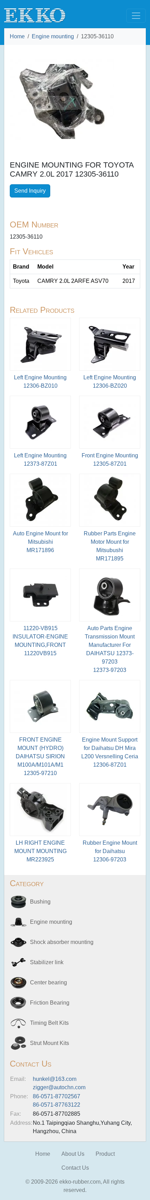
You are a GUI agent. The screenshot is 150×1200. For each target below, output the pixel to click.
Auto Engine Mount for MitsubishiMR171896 (40, 542)
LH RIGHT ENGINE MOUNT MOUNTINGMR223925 (40, 851)
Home (17, 36)
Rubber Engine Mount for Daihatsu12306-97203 (110, 851)
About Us (72, 1154)
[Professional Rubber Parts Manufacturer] (35, 15)
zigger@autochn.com (59, 1087)
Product (105, 1154)
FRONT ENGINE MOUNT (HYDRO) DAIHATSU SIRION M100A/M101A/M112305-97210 (40, 756)
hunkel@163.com (54, 1079)
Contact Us (75, 1168)
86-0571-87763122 (56, 1105)
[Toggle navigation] (136, 16)
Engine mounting (53, 36)
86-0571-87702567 (56, 1096)
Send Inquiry (30, 191)
